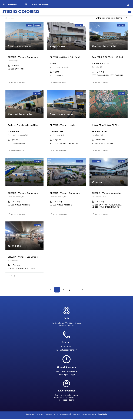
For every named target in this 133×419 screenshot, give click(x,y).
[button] (129, 11)
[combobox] (116, 18)
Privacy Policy (76, 414)
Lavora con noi (66, 390)
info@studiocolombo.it (40, 4)
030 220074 (12, 4)
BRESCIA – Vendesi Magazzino (106, 193)
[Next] (75, 289)
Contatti (66, 342)
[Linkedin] (128, 4)
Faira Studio (102, 414)
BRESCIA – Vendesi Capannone (23, 57)
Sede (66, 318)
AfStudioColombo (59, 82)
